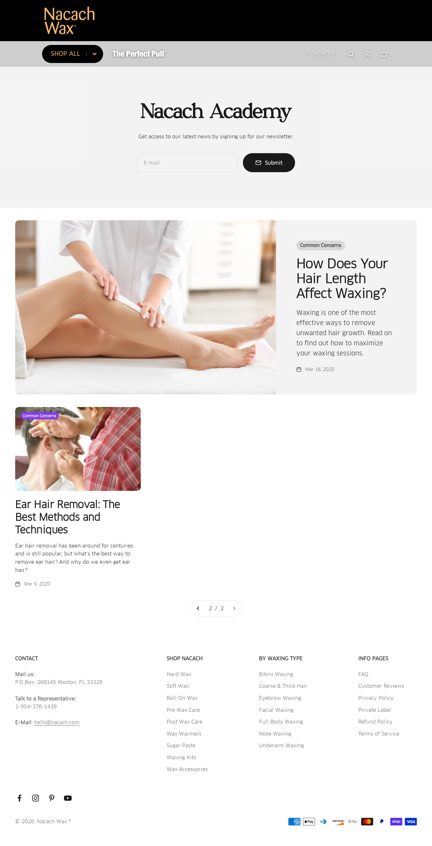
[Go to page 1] (198, 609)
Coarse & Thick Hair (283, 686)
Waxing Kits (181, 757)
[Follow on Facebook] (19, 798)
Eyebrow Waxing (280, 698)
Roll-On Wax (182, 698)
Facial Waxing (276, 710)
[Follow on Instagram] (35, 798)
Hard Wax (179, 674)
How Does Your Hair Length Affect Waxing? (342, 278)
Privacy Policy (376, 698)
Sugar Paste (181, 745)
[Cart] (384, 54)
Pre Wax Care (183, 710)
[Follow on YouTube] (68, 798)
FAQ (363, 674)
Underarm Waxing (281, 745)
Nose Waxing (275, 733)
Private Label (374, 710)
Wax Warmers (184, 733)
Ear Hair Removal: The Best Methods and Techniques (67, 517)
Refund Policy (375, 721)
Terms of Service (378, 733)
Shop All (65, 53)
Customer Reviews (381, 686)
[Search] (350, 54)
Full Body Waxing (281, 721)
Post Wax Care (184, 721)
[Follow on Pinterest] (51, 798)
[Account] (367, 54)
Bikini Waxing (276, 674)
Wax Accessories (187, 769)
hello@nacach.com (57, 722)
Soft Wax (178, 686)
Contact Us (323, 54)
